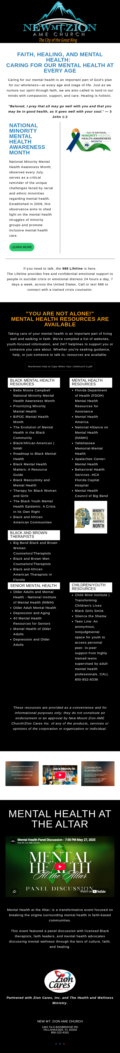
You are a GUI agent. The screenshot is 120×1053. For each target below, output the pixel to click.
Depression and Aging (31, 613)
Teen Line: (83, 621)
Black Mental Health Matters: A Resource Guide (30, 469)
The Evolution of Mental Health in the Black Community (33, 432)
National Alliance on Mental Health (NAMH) (91, 432)
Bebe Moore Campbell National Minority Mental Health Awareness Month (34, 395)
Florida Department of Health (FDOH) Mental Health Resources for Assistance (91, 400)
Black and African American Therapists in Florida (32, 574)
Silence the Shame (90, 616)
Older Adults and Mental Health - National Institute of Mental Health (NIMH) (34, 597)
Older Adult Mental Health (34, 608)
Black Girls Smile (89, 611)
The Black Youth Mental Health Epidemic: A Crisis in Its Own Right (34, 506)
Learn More (22, 247)
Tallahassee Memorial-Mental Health (89, 448)
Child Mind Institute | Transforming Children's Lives (92, 600)
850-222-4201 (60, 1032)
